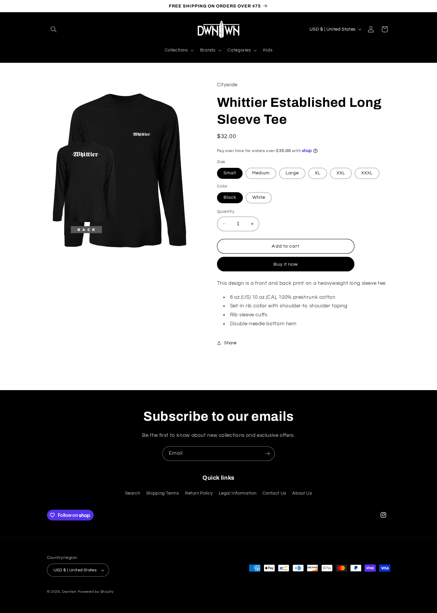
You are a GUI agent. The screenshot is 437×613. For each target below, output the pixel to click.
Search (132, 493)
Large (292, 173)
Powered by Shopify (96, 591)
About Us (302, 493)
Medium (261, 173)
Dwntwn (70, 591)
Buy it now (285, 264)
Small (230, 173)
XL (317, 173)
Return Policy (199, 493)
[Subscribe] (267, 453)
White (258, 197)
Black (230, 197)
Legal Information (238, 493)
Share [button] (230, 343)
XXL (341, 173)
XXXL (367, 173)
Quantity (225, 211)
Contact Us (274, 493)
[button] (54, 29)
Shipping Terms (162, 493)
